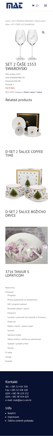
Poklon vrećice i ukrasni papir (20, 326)
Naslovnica (10, 287)
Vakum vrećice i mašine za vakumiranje (24, 339)
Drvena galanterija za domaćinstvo (22, 299)
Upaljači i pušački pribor (18, 343)
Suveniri (11, 330)
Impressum (13, 416)
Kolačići (12, 413)
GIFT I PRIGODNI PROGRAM (22, 21)
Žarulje (10, 348)
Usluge (8, 357)
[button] (43, 32)
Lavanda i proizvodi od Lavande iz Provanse (26, 317)
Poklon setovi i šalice (33, 92)
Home (7, 21)
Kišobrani (11, 313)
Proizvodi (9, 292)
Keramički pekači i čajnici (18, 308)
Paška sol (11, 321)
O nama (8, 352)
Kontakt (8, 361)
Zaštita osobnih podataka (20, 420)
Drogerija (11, 295)
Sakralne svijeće (14, 335)
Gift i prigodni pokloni (17, 304)
